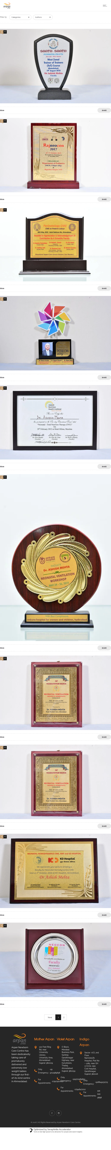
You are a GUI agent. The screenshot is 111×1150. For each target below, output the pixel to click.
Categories (16, 17)
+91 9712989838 (55, 1071)
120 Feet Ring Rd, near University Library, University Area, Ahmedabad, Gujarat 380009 (46, 1055)
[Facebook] (52, 1113)
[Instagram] (59, 1113)
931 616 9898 (99, 1094)
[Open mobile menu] (105, 5)
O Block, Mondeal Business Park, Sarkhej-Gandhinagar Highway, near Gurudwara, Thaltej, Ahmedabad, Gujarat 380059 (68, 1059)
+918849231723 (101, 1082)
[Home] (7, 8)
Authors (38, 17)
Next (50, 1017)
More (2, 110)
